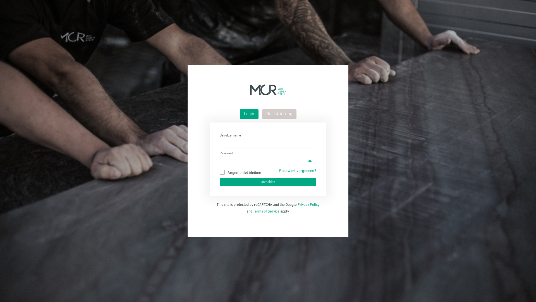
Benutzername (230, 135)
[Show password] (309, 161)
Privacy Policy (308, 205)
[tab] (249, 114)
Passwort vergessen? (297, 171)
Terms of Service (266, 211)
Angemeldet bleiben (244, 173)
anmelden (268, 182)
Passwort (226, 153)
